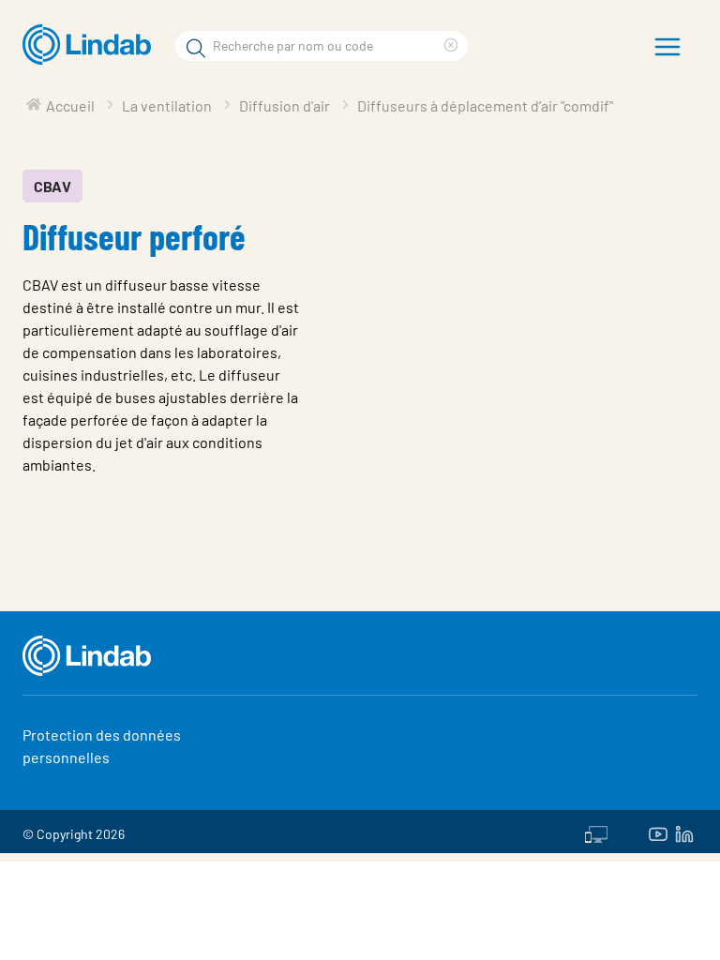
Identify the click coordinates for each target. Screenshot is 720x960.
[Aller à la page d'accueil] (91, 45)
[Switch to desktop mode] (596, 832)
